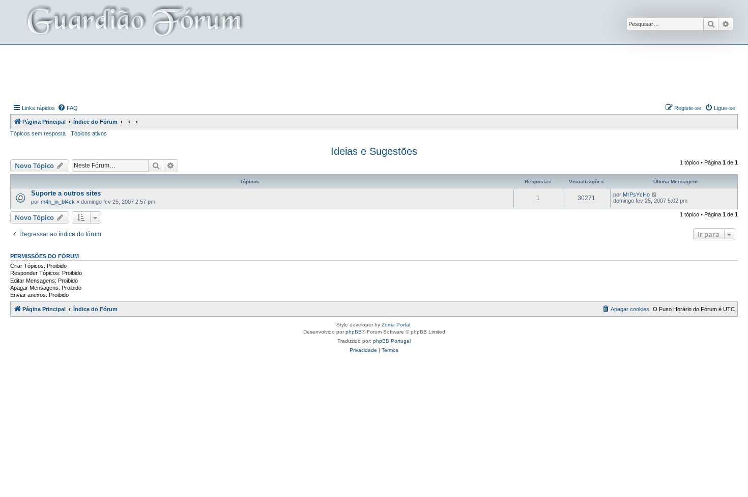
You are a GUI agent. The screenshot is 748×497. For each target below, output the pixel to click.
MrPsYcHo (636, 194)
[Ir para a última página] (654, 194)
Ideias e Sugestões (374, 151)
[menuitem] (67, 108)
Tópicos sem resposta (38, 133)
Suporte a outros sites (66, 193)
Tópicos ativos (89, 133)
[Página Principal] (134, 22)
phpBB (354, 332)
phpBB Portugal (392, 341)
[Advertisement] (374, 73)
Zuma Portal (396, 324)
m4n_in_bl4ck (58, 202)
